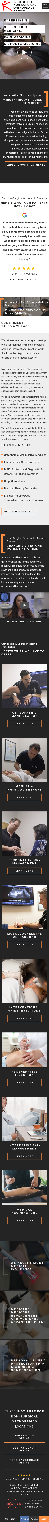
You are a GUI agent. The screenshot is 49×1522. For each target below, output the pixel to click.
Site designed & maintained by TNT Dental (34, 1503)
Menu (45, 5)
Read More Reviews (24, 279)
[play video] (24, 52)
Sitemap (27, 1491)
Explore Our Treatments (26, 165)
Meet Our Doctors (18, 511)
